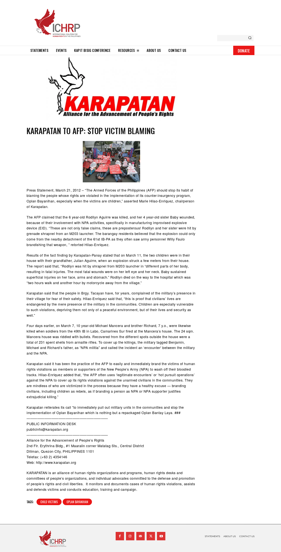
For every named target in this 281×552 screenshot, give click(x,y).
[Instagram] (130, 536)
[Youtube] (161, 536)
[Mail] (140, 536)
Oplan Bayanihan (77, 502)
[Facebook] (120, 536)
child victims (49, 502)
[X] (151, 536)
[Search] (249, 38)
